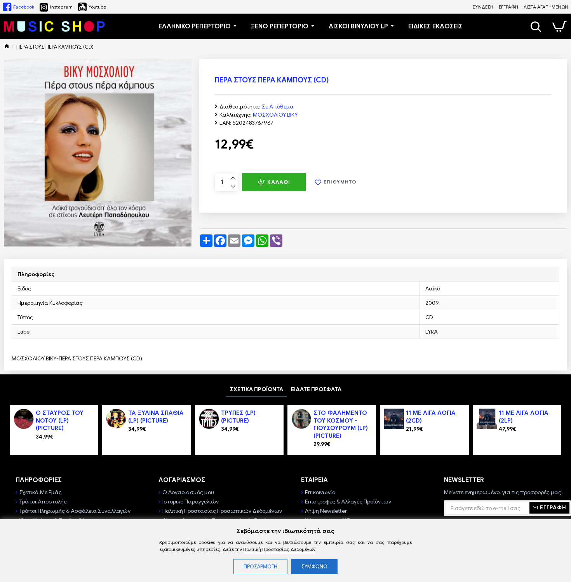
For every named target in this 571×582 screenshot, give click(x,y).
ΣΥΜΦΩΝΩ (314, 566)
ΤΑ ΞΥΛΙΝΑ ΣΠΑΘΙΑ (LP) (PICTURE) (156, 416)
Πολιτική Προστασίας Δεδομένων (279, 549)
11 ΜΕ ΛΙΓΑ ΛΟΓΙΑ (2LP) (523, 416)
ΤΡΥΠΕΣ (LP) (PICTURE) (238, 416)
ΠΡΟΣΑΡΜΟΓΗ (260, 566)
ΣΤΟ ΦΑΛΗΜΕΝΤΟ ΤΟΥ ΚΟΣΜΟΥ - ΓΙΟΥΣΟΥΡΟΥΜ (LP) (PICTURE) (340, 424)
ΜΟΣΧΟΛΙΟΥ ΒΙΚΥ (275, 114)
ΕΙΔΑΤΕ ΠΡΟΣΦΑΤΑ (316, 389)
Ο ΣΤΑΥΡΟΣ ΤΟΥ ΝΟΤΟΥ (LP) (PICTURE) (60, 420)
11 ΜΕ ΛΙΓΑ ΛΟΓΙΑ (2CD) (431, 416)
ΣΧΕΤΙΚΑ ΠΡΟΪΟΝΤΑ (256, 389)
